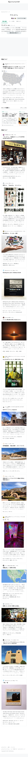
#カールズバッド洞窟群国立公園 (9, 596)
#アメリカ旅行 (19, 675)
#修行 (20, 351)
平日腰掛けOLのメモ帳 (9, 134)
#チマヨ (10, 511)
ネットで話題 (11, 21)
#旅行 (4, 100)
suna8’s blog (7, 603)
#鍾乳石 (7, 595)
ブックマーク (5, 111)
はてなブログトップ (21, 749)
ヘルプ (11, 749)
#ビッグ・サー (12, 722)
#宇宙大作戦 (18, 633)
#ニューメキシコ (13, 558)
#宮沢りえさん (12, 265)
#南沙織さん (16, 263)
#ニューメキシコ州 (14, 97)
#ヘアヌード (21, 224)
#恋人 (17, 351)
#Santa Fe (16, 224)
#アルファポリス (9, 100)
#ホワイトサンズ (13, 399)
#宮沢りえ (5, 224)
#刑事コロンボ (6, 633)
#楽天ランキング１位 (18, 100)
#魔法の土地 (11, 99)
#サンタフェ (20, 97)
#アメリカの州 (6, 97)
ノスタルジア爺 (7, 183)
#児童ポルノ (20, 225)
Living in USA (8, 443)
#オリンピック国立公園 (8, 723)
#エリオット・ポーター (19, 720)
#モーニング (5, 177)
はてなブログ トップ (6, 11)
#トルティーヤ (6, 598)
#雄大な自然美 (16, 723)
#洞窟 (4, 595)
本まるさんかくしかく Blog (10, 270)
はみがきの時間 (7, 317)
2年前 (15, 134)
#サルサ (18, 596)
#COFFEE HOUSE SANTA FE (9, 176)
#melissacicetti (19, 312)
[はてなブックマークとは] (9, 107)
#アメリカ (5, 398)
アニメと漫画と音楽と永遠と (10, 565)
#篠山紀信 (5, 225)
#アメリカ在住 (11, 398)
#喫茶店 (13, 177)
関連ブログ (18, 21)
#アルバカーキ (6, 399)
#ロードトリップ (16, 310)
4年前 (8, 357)
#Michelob (12, 438)
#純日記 (7, 351)
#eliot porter (5, 720)
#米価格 (4, 102)
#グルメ (15, 595)
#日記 (4, 351)
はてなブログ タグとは (5, 749)
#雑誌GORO (5, 265)
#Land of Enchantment (19, 99)
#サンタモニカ (12, 312)
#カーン (4, 634)
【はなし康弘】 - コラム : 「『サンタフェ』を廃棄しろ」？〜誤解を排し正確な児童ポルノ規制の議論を (9, 115)
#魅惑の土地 (5, 99)
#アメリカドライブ (7, 436)
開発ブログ (15, 749)
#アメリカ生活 (6, 558)
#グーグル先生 (6, 438)
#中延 (10, 177)
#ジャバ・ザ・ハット (12, 225)
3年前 (24, 231)
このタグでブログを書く (21, 18)
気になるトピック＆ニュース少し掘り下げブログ (13, 231)
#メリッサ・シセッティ (8, 310)
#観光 (4, 470)
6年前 (11, 603)
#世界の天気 (5, 593)
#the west (11, 720)
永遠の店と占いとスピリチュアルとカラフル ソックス (14, 63)
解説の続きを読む (13, 32)
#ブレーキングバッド (7, 401)
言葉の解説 (4, 21)
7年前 (16, 680)
